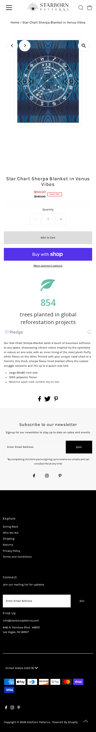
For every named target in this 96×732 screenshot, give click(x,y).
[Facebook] (34, 476)
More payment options (48, 265)
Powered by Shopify (65, 722)
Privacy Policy (11, 551)
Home (14, 22)
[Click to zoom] (84, 46)
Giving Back (10, 526)
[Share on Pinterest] (56, 400)
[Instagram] (47, 476)
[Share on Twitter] (47, 400)
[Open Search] (81, 7)
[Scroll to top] (86, 722)
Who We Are (10, 532)
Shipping (8, 538)
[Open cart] (89, 8)
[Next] (24, 45)
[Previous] (12, 45)
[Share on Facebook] (40, 400)
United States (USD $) (20, 668)
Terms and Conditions (17, 556)
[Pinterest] (60, 476)
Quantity (48, 209)
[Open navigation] (12, 7)
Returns (8, 544)
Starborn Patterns (38, 722)
